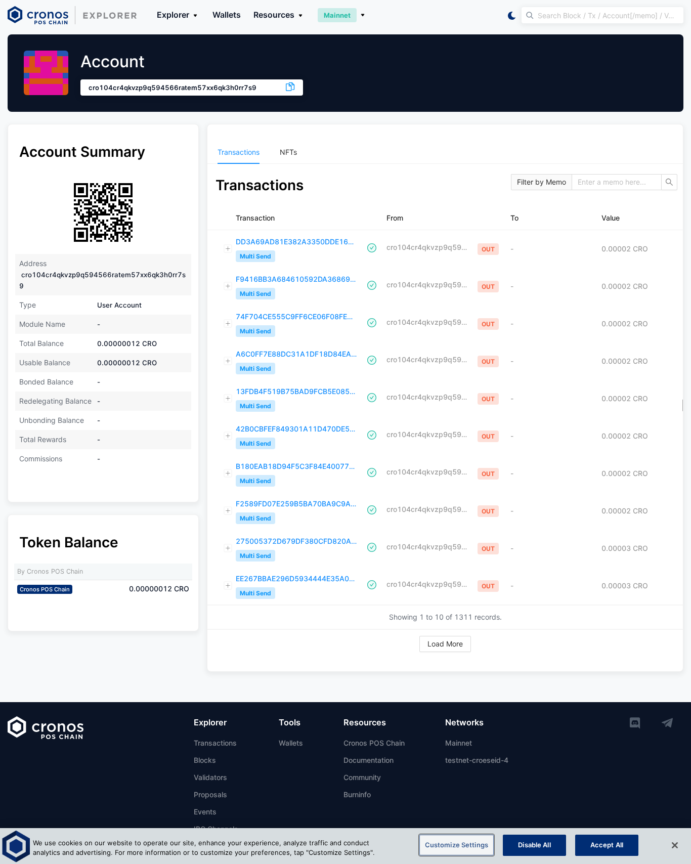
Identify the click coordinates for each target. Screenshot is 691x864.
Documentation (368, 760)
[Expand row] (228, 249)
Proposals (210, 794)
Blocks (205, 760)
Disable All (534, 845)
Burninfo (357, 794)
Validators (210, 777)
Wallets (226, 15)
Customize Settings (456, 845)
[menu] (445, 152)
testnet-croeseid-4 (476, 760)
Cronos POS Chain (374, 743)
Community (362, 777)
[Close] (675, 845)
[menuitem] (238, 152)
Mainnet (458, 743)
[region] (345, 846)
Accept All (606, 845)
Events (205, 811)
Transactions (215, 743)
